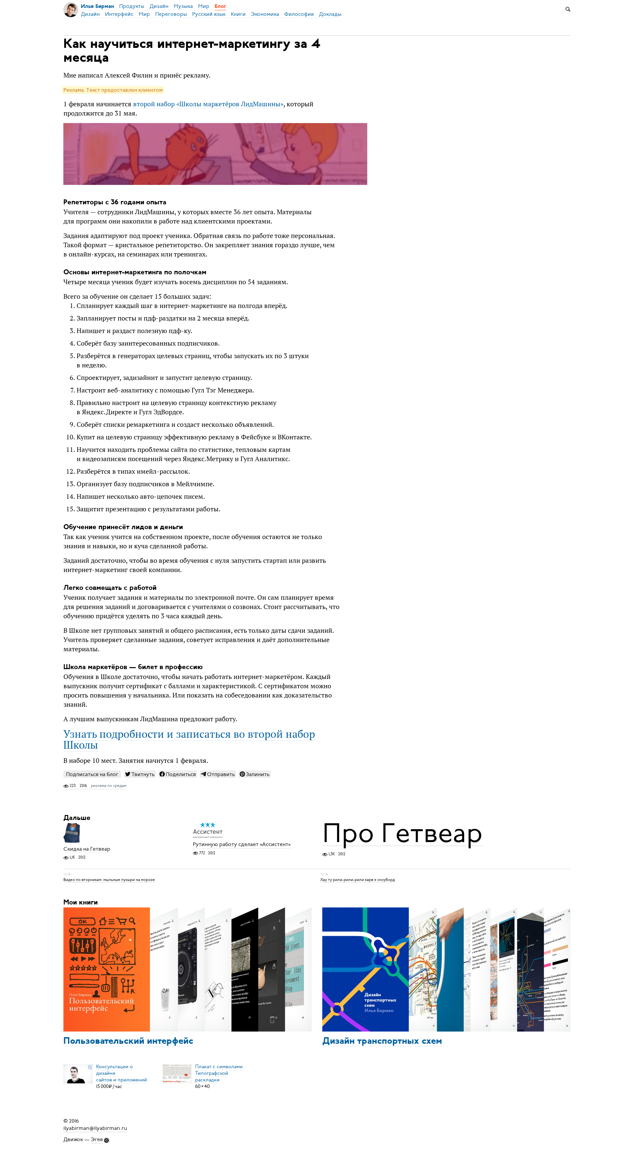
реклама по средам (108, 785)
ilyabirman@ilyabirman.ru (95, 1128)
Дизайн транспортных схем (382, 1041)
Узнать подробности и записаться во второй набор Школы (189, 739)
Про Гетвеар (402, 833)
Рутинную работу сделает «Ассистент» (242, 844)
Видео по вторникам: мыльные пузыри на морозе (109, 879)
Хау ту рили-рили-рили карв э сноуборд (357, 879)
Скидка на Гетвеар (86, 849)
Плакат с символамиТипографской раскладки (219, 1073)
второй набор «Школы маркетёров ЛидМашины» (208, 104)
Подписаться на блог (92, 774)
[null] (140, 774)
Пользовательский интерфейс (128, 1041)
